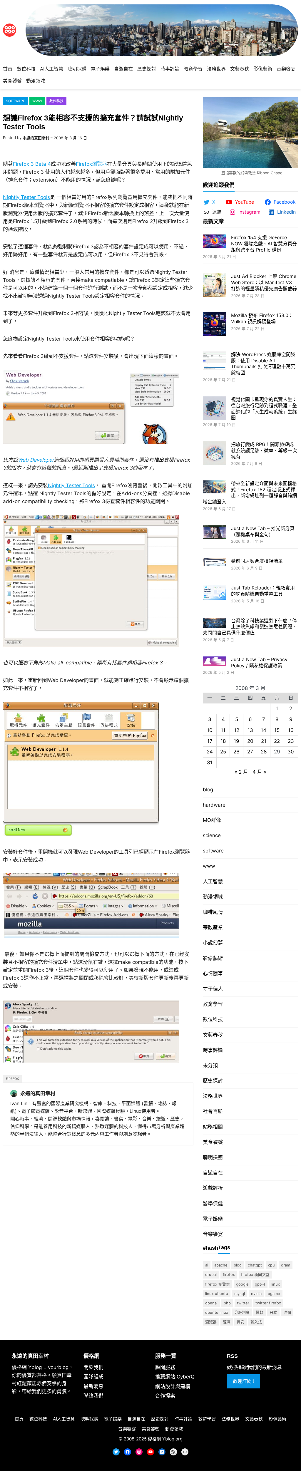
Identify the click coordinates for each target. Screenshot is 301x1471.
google (242, 1284)
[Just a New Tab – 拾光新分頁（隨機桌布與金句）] (214, 532)
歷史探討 (213, 1081)
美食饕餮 (213, 1142)
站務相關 (213, 1127)
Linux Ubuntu (216, 1293)
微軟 (259, 1312)
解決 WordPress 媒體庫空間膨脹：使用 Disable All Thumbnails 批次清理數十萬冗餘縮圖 (263, 363)
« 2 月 (241, 772)
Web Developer (36, 460)
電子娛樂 (213, 1219)
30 (290, 752)
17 (210, 741)
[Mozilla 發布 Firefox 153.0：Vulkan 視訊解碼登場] (214, 324)
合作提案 (165, 1396)
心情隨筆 (213, 973)
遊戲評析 (213, 1188)
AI (206, 1265)
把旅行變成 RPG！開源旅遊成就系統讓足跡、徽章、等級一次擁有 (264, 450)
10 (210, 730)
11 (223, 730)
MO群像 (212, 820)
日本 (273, 1312)
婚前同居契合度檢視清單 (257, 561)
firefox (12, 1079)
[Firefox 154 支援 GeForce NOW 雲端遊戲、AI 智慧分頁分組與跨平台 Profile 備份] (214, 241)
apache (221, 1265)
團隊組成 (93, 1377)
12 (236, 730)
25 (223, 752)
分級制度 (242, 1312)
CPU (271, 1265)
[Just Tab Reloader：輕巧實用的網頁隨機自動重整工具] (214, 593)
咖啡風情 (213, 912)
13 (250, 730)
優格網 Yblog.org (165, 1439)
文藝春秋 (213, 1035)
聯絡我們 (93, 1396)
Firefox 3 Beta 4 (32, 164)
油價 (287, 1312)
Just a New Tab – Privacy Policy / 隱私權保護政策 (259, 662)
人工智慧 (213, 881)
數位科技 (56, 101)
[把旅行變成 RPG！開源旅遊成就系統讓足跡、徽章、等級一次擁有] (214, 453)
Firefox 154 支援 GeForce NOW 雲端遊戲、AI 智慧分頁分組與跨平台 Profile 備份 (264, 243)
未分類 (210, 1065)
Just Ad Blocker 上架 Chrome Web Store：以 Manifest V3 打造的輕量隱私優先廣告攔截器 (264, 282)
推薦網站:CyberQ (175, 1377)
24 (210, 752)
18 (223, 741)
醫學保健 (213, 1204)
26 (236, 752)
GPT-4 (260, 1284)
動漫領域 (213, 897)
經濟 (226, 1321)
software (15, 101)
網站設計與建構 (172, 1386)
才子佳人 (213, 989)
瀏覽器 (211, 1321)
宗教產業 (213, 927)
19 (236, 741)
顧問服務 (165, 1367)
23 (291, 741)
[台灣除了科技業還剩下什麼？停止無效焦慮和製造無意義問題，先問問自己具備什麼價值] (214, 623)
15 (277, 730)
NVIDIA (256, 1293)
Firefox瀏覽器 (91, 164)
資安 (240, 1321)
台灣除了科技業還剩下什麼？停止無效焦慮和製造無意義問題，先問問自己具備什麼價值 (250, 627)
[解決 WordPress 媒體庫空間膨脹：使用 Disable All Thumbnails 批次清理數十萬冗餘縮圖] (214, 361)
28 (264, 752)
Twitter (243, 1303)
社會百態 (213, 1111)
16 (291, 730)
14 (263, 730)
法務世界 (213, 1096)
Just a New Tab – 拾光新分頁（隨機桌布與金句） (263, 531)
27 (250, 752)
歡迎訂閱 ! (243, 1381)
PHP (227, 1303)
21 (263, 741)
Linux (275, 1284)
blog (208, 790)
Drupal (211, 1274)
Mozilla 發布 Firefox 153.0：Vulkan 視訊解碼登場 (262, 318)
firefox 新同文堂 (255, 1274)
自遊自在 (213, 1173)
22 (277, 741)
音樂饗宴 (213, 1234)
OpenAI (211, 1303)
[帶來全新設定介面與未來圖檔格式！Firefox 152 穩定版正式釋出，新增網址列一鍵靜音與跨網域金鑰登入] (214, 487)
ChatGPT (255, 1265)
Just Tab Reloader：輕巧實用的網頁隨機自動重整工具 (263, 591)
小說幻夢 (213, 943)
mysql (239, 1293)
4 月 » (259, 772)
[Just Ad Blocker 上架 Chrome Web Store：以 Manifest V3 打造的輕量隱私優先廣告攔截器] (214, 285)
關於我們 (93, 1367)
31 (210, 762)
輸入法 (256, 1321)
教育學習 (213, 1004)
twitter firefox (268, 1303)
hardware (214, 805)
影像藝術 (213, 958)
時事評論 (213, 1050)
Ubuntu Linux (216, 1312)
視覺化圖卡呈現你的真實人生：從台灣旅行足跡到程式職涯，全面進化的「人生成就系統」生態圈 (264, 408)
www (37, 101)
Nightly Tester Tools (26, 197)
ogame (274, 1293)
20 (250, 741)
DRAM (285, 1265)
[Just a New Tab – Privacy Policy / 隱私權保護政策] (214, 661)
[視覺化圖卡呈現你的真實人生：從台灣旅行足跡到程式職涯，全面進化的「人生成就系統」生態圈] (214, 408)
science (212, 835)
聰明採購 (213, 1157)
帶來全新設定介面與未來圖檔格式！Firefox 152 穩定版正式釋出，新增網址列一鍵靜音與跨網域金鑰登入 (250, 492)
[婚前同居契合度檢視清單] (214, 562)
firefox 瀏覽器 (217, 1284)
